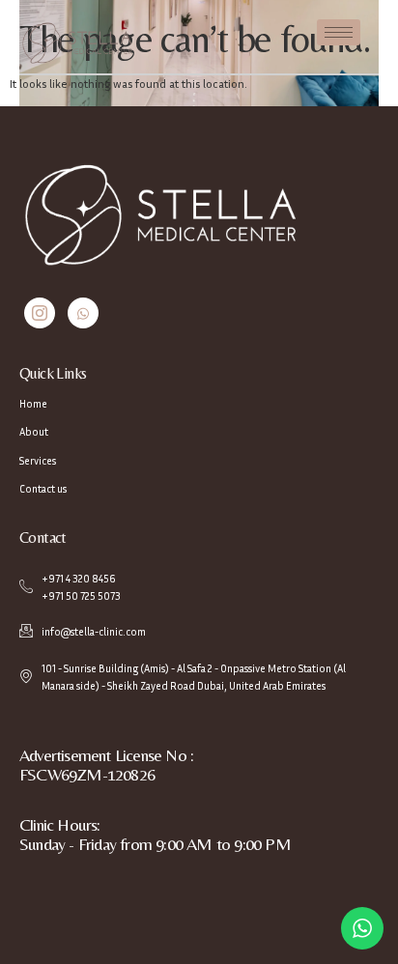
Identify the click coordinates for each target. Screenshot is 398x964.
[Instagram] (39, 313)
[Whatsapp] (83, 313)
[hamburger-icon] (338, 32)
